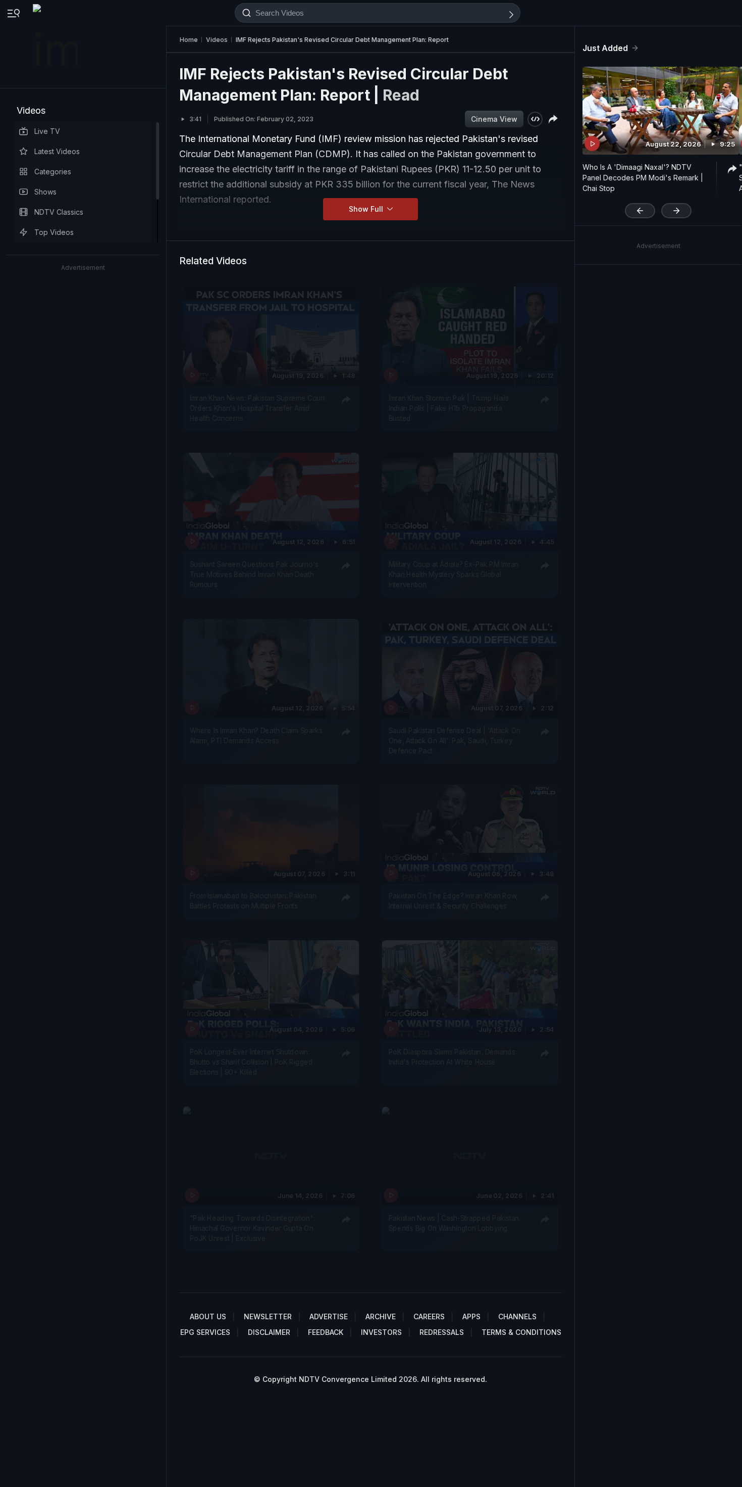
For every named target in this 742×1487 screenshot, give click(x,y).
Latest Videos (57, 151)
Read (401, 95)
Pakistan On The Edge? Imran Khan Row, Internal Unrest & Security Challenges (453, 901)
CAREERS (429, 1316)
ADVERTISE (328, 1316)
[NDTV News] (56, 44)
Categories (52, 171)
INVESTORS (381, 1332)
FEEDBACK (325, 1332)
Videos (31, 110)
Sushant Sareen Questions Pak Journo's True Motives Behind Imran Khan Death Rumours (254, 574)
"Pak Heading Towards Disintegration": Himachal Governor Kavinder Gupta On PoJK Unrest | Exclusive (252, 1228)
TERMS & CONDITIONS (521, 1332)
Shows (45, 191)
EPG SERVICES (205, 1332)
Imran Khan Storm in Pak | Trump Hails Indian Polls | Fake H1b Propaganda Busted (449, 408)
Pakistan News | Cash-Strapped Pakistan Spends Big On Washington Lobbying (454, 1223)
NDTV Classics (58, 212)
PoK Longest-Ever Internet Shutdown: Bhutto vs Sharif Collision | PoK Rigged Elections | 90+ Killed (251, 1061)
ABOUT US (208, 1316)
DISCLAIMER (269, 1332)
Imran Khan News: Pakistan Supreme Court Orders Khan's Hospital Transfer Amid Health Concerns (257, 408)
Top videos (54, 232)
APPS (471, 1316)
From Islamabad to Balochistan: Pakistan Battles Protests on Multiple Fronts (253, 901)
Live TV (47, 131)
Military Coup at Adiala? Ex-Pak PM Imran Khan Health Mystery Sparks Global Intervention (453, 574)
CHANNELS (517, 1316)
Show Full (367, 209)
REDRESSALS (441, 1332)
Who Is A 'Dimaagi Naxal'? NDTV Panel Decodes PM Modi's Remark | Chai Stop (642, 178)
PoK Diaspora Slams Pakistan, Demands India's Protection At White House (452, 1056)
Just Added (605, 48)
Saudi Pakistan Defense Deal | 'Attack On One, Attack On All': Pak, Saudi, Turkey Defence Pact (454, 740)
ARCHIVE (380, 1316)
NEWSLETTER (268, 1316)
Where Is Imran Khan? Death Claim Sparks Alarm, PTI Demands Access (256, 735)
